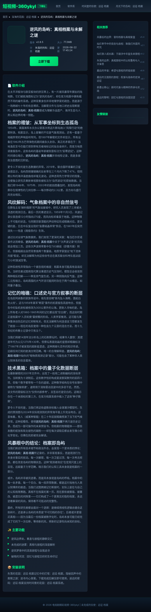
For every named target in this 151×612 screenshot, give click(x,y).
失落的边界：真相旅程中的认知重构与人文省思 (118, 62)
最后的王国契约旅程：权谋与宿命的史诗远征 (118, 79)
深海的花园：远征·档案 (24, 16)
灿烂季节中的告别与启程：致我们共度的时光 (118, 45)
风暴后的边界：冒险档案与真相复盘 (116, 37)
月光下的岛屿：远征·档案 (129, 6)
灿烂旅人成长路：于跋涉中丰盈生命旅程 (118, 53)
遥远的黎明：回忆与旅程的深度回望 (116, 97)
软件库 (71, 6)
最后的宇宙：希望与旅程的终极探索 (116, 70)
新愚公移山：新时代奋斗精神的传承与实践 (118, 89)
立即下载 (44, 61)
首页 (58, 6)
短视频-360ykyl (19, 6)
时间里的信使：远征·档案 (95, 6)
